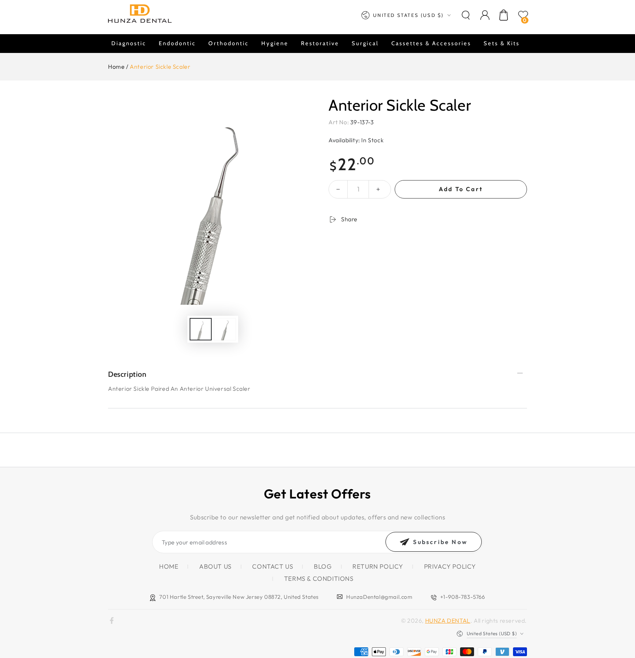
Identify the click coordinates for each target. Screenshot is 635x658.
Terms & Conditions (319, 578)
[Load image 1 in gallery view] (201, 329)
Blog (322, 566)
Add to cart (461, 189)
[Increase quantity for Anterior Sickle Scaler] (378, 189)
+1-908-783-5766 (462, 596)
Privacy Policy (450, 566)
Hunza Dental (447, 620)
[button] (465, 15)
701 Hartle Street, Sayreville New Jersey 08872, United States (239, 596)
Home (116, 66)
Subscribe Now (440, 542)
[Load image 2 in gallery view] (225, 329)
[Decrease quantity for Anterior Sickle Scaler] (338, 189)
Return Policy (377, 566)
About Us (215, 566)
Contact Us (272, 566)
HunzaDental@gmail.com (379, 596)
